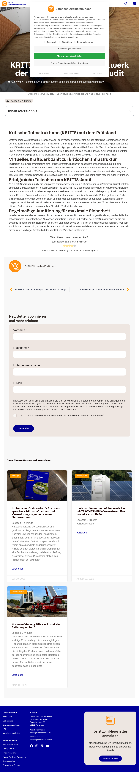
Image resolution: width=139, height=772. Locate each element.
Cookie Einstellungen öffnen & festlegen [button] (69, 63)
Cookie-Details (43, 73)
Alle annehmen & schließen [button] (69, 56)
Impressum (97, 73)
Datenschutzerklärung (71, 73)
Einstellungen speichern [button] (69, 49)
